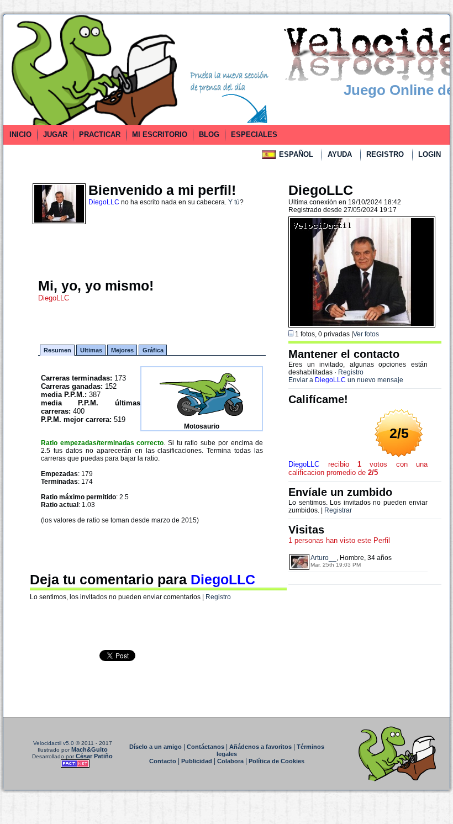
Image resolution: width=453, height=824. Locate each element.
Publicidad (196, 761)
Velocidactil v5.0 (53, 743)
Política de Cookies (276, 761)
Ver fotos (366, 334)
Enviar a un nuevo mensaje (345, 380)
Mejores (122, 350)
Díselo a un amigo (155, 746)
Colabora (230, 761)
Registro (218, 597)
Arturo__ (323, 558)
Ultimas (91, 350)
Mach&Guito (89, 749)
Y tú (234, 202)
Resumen (57, 350)
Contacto (162, 761)
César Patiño (94, 756)
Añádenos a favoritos (260, 746)
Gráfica (153, 350)
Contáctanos (205, 746)
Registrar (338, 510)
